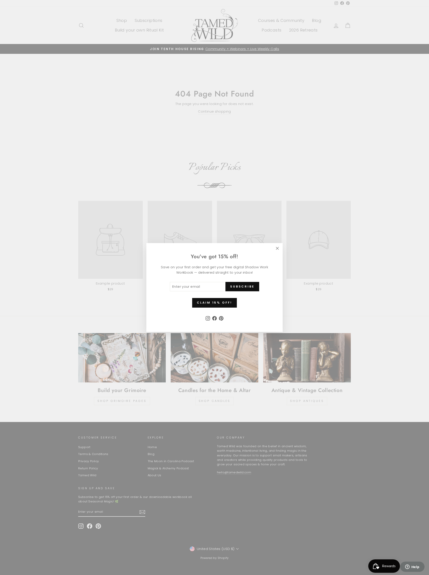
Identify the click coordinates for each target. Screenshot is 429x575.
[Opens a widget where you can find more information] (412, 567)
